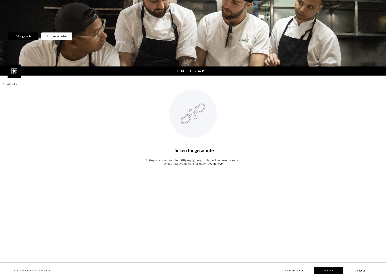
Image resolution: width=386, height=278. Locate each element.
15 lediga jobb (23, 36)
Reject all (360, 270)
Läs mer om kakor (292, 270)
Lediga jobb (215, 163)
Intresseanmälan (57, 36)
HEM (180, 71)
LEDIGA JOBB (199, 71)
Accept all (328, 270)
